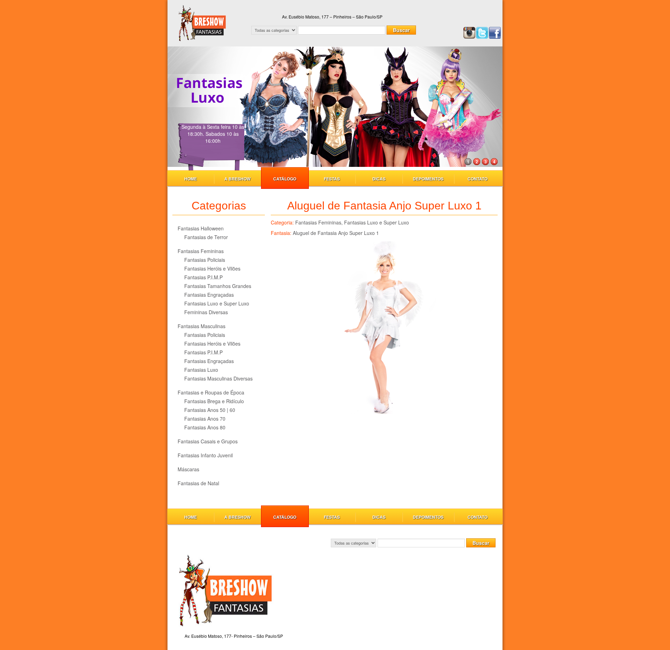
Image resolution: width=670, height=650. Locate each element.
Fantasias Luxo (201, 369)
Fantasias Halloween (201, 228)
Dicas (379, 179)
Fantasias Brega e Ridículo (214, 401)
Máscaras (188, 469)
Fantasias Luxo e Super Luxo (216, 303)
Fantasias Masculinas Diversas (218, 378)
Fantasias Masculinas (201, 326)
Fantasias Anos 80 (204, 427)
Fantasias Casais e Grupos (208, 441)
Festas (332, 179)
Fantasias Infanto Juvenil (205, 455)
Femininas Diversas (206, 312)
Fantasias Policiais (204, 259)
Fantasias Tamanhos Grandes (217, 285)
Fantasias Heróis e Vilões (212, 268)
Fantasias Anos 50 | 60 (209, 409)
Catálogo (284, 179)
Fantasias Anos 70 (204, 418)
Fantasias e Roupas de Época (211, 392)
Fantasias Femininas (201, 251)
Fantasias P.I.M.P (203, 277)
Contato (477, 179)
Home (190, 179)
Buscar (401, 30)
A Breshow (237, 179)
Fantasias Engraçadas (209, 294)
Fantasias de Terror (206, 237)
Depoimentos (428, 179)
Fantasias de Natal (198, 483)
